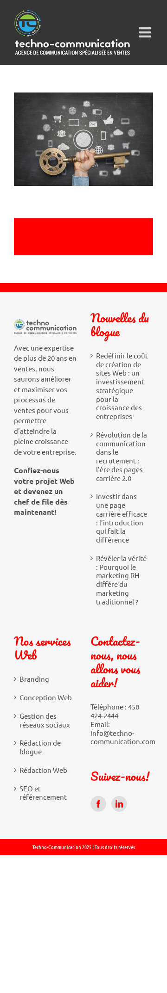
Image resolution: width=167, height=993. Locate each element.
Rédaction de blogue (40, 747)
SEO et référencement (43, 793)
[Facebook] (98, 804)
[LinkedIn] (119, 804)
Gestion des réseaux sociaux (44, 720)
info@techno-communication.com (122, 737)
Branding (34, 679)
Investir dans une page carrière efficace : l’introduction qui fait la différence (121, 518)
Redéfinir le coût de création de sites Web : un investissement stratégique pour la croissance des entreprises (122, 386)
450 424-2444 (114, 711)
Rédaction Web (43, 770)
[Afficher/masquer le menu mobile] (146, 32)
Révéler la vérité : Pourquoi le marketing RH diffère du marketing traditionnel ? (121, 580)
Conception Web (45, 697)
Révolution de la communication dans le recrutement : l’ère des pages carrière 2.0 (121, 456)
